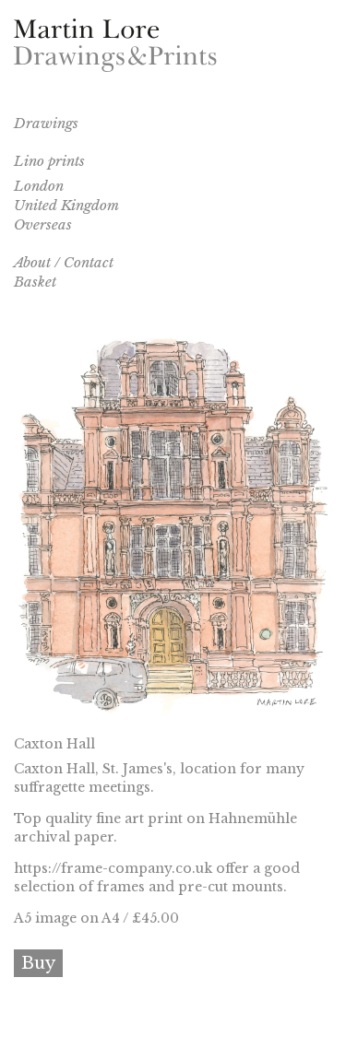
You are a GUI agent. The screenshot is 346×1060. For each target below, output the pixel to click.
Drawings (46, 123)
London (39, 185)
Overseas (43, 224)
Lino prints (49, 161)
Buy (38, 963)
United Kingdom (66, 205)
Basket (35, 281)
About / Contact (63, 262)
